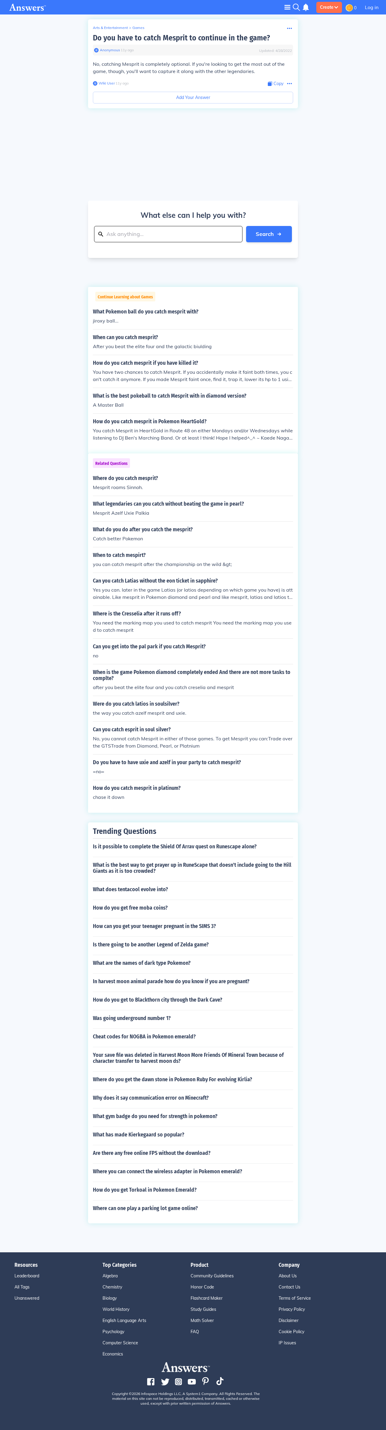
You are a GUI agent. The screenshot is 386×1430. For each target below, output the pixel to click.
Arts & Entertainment (110, 27)
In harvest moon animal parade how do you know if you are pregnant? (171, 981)
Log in (371, 7)
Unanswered (26, 1298)
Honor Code (202, 1287)
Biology (110, 1298)
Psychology (113, 1331)
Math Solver (202, 1320)
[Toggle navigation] (287, 7)
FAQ (195, 1331)
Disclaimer (289, 1320)
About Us (288, 1276)
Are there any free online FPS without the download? (151, 1153)
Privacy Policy (292, 1309)
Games (138, 27)
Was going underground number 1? (132, 1018)
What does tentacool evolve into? (130, 889)
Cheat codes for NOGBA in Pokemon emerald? (144, 1036)
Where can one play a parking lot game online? (145, 1208)
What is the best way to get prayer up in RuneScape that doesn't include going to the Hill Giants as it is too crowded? (192, 868)
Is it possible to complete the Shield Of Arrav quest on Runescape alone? (175, 846)
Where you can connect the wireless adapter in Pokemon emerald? (167, 1171)
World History (116, 1309)
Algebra (110, 1276)
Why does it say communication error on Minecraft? (151, 1098)
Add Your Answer (193, 97)
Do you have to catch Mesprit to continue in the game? (181, 38)
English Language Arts (124, 1320)
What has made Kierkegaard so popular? (138, 1134)
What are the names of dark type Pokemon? (142, 963)
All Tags (22, 1287)
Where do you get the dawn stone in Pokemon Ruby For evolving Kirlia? (172, 1079)
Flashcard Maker (207, 1298)
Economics (113, 1354)
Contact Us (289, 1287)
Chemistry (112, 1287)
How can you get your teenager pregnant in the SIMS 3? (154, 926)
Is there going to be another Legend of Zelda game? (151, 944)
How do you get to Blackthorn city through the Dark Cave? (157, 999)
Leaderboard (26, 1276)
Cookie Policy (291, 1331)
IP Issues (287, 1343)
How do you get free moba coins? (130, 907)
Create (327, 7)
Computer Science (120, 1343)
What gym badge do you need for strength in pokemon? (155, 1116)
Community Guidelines (212, 1276)
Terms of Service (295, 1298)
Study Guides (203, 1309)
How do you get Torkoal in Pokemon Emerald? (145, 1190)
